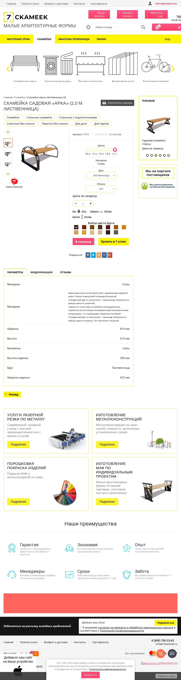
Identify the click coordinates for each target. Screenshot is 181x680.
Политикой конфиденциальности (107, 669)
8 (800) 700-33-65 (162, 640)
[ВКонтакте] (88, 255)
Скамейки (13, 117)
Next (8, 174)
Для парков (101, 123)
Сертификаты (98, 3)
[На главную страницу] (40, 17)
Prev (8, 132)
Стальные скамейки (39, 117)
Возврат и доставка (56, 3)
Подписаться (165, 622)
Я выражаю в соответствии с (128, 629)
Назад (13, 394)
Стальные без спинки (21, 123)
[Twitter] (93, 255)
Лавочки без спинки (55, 123)
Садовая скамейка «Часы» (153, 142)
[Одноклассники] (99, 255)
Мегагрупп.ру (169, 663)
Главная (11, 3)
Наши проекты (99, 14)
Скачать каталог (127, 14)
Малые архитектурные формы (40, 26)
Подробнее (18, 444)
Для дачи (81, 123)
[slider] (115, 149)
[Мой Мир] (104, 255)
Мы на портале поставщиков (158, 173)
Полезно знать (30, 3)
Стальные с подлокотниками (78, 117)
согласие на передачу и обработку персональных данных (135, 627)
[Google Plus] (109, 255)
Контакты (79, 3)
